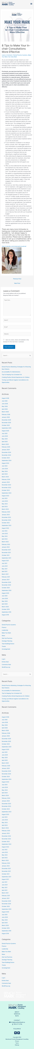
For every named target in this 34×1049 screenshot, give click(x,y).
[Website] (17, 334)
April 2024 (5, 474)
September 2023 (6, 493)
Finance (4, 627)
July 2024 (4, 466)
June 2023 (5, 501)
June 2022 (5, 533)
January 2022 (6, 547)
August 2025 (5, 430)
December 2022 (6, 517)
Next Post (17, 283)
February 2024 (6, 479)
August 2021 (5, 560)
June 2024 (5, 468)
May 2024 (5, 471)
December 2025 (6, 420)
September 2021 (6, 558)
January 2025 (6, 449)
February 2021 (6, 577)
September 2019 (6, 612)
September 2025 (6, 428)
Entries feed (5, 661)
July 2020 (4, 595)
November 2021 (6, 552)
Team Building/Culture (8, 643)
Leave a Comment (7, 55)
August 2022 (5, 528)
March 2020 (5, 606)
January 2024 (6, 482)
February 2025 (6, 447)
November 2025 (6, 422)
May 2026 (5, 406)
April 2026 (5, 409)
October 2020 (6, 587)
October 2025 (6, 425)
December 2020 (6, 582)
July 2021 (4, 563)
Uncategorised (6, 649)
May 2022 (4, 536)
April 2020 (5, 604)
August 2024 (5, 463)
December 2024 (6, 452)
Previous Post (17, 279)
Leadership (5, 630)
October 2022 (6, 522)
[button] (31, 3)
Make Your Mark (6, 633)
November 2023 (6, 487)
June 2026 (5, 403)
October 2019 (6, 609)
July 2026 (4, 401)
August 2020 (5, 593)
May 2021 (4, 568)
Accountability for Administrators (11, 372)
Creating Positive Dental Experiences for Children (15, 377)
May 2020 (5, 601)
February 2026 (6, 414)
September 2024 (6, 460)
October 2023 (6, 490)
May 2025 (4, 439)
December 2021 (6, 549)
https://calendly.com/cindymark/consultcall (14, 246)
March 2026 (5, 411)
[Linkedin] (18, 1033)
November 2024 (6, 455)
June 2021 (5, 566)
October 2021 (5, 555)
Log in (3, 659)
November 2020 (6, 585)
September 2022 (6, 525)
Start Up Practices (7, 638)
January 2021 (5, 579)
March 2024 (5, 476)
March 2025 (5, 444)
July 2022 (4, 531)
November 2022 (6, 520)
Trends (4, 646)
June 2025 (5, 436)
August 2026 (5, 398)
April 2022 (4, 539)
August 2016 (5, 614)
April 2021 (4, 571)
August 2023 (5, 495)
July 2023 (4, 498)
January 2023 (6, 514)
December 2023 (6, 485)
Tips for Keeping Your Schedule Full (12, 374)
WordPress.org (6, 667)
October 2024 (6, 458)
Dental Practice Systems (20, 55)
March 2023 (5, 509)
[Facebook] (15, 1033)
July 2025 (4, 433)
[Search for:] (17, 355)
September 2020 (6, 590)
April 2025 (4, 441)
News (3, 635)
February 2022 (6, 544)
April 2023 (5, 506)
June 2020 (5, 598)
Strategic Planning (7, 641)
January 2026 (6, 417)
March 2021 (5, 574)
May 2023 (5, 503)
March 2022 (5, 541)
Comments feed (6, 664)
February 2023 (6, 512)
